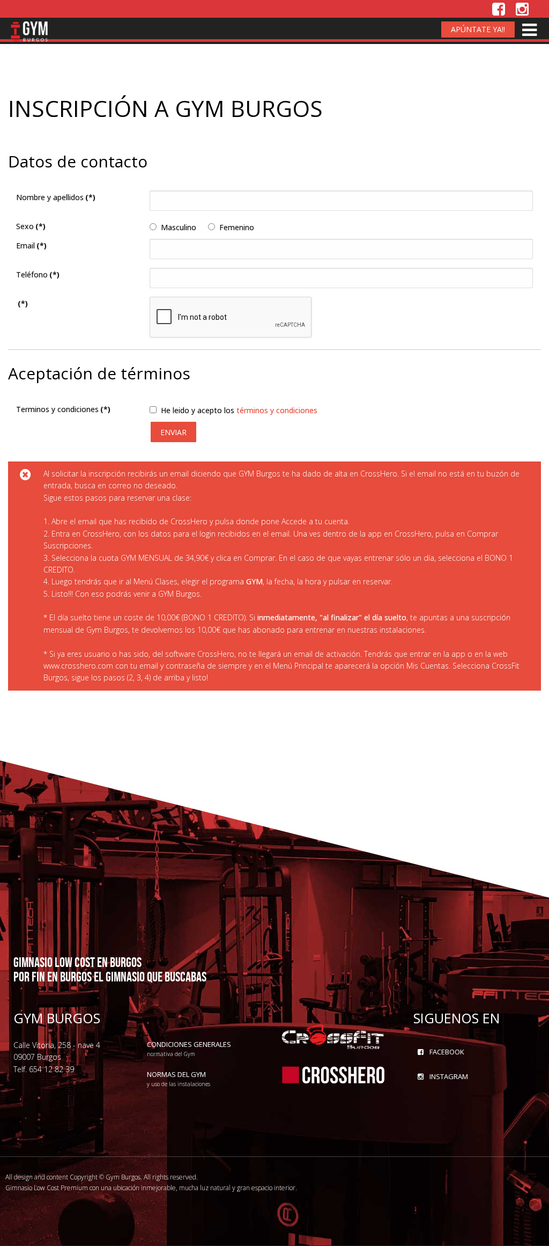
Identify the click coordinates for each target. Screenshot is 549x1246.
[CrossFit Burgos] (333, 1035)
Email (31, 245)
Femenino (236, 227)
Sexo (31, 226)
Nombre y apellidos (55, 197)
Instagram (448, 1076)
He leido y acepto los (239, 410)
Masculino (178, 227)
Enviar (173, 432)
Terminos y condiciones (63, 409)
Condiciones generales (189, 1048)
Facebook (446, 1052)
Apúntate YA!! (478, 29)
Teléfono (38, 274)
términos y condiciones (276, 410)
